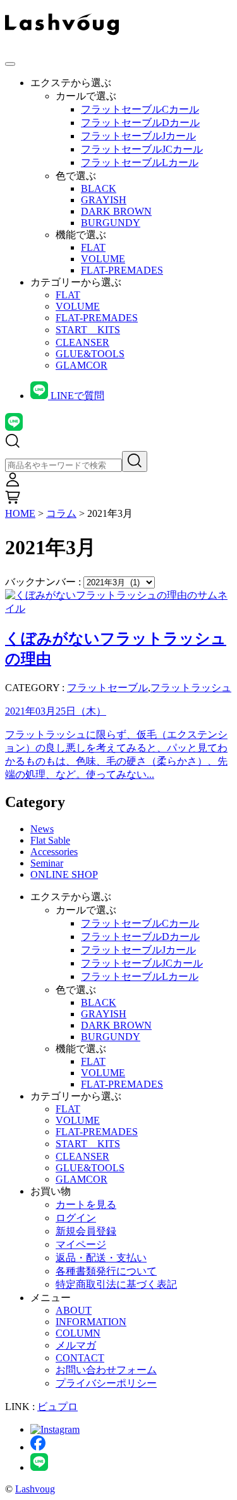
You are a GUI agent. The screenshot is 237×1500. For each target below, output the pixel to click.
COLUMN (78, 1333)
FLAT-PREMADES (122, 270)
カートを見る (86, 1204)
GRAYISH (103, 199)
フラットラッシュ (190, 687)
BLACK (98, 188)
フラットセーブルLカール (139, 162)
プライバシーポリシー (106, 1383)
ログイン (76, 1217)
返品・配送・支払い (101, 1257)
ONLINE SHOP (64, 874)
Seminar (46, 863)
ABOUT (74, 1310)
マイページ (81, 1244)
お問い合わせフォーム (106, 1369)
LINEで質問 (76, 395)
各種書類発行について (106, 1271)
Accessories (54, 851)
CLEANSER (82, 342)
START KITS (88, 329)
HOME (20, 513)
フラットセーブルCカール (140, 109)
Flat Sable (50, 840)
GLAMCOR (81, 365)
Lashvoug (35, 1489)
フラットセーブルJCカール (142, 149)
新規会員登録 (86, 1231)
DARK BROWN (116, 211)
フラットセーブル (107, 687)
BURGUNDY (110, 222)
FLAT (93, 247)
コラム (61, 513)
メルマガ (76, 1345)
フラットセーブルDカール (140, 122)
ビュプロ (57, 1406)
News (42, 828)
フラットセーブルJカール (138, 135)
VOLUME (103, 258)
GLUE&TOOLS (90, 353)
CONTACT (80, 1357)
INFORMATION (91, 1321)
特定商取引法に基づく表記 (116, 1284)
